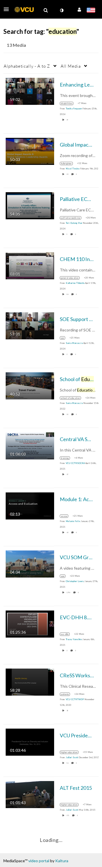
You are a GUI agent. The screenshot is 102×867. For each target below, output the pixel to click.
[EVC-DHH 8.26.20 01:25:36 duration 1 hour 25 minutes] (30, 623)
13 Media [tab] (16, 45)
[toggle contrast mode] (61, 10)
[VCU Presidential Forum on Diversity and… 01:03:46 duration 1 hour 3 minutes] (30, 741)
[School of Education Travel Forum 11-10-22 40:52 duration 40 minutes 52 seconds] (30, 385)
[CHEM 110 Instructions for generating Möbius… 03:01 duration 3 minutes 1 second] (30, 265)
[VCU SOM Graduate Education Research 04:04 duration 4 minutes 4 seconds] (30, 563)
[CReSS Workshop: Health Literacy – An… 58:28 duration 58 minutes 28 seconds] (30, 681)
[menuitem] (46, 10)
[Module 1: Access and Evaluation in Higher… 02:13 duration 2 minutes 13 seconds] (30, 505)
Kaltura (61, 860)
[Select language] (91, 10)
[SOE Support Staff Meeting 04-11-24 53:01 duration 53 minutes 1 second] (30, 325)
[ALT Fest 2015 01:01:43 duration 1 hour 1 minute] (30, 793)
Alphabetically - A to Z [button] (27, 65)
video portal (38, 860)
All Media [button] (71, 65)
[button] (7, 9)
